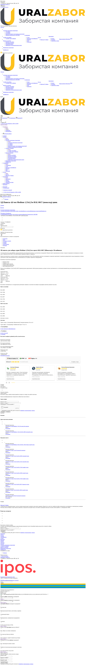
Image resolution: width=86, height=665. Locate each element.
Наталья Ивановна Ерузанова (67, 367)
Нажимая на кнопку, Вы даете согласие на (18, 410)
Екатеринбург (9, 131)
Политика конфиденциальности (7, 580)
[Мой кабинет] (1, 119)
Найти (2, 582)
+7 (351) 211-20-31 (4, 7)
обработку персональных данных (27, 410)
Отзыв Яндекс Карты (10, 378)
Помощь (2, 540)
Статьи (2, 538)
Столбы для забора (12, 150)
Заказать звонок (4, 124)
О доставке (3, 334)
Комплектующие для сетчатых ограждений (14, 214)
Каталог (7, 139)
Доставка (2, 542)
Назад (7, 127)
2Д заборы (3, 214)
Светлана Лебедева (14, 367)
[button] (7, 383)
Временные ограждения (36, 211)
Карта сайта (2, 579)
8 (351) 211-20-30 (4, 333)
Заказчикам (8, 178)
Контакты (3, 539)
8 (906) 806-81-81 (11, 328)
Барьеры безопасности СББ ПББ (30, 214)
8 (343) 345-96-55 (4, 328)
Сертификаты (3, 537)
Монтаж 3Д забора (4, 505)
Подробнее (8, 428)
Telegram (6, 199)
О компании (8, 165)
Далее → (2, 599)
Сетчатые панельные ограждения (15, 142)
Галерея (2, 536)
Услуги (7, 174)
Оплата (2, 541)
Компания (3, 533)
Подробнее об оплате (5, 355)
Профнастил (43, 211)
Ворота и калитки (12, 155)
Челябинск (8, 130)
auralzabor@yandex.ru (5, 4)
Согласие (17, 580)
